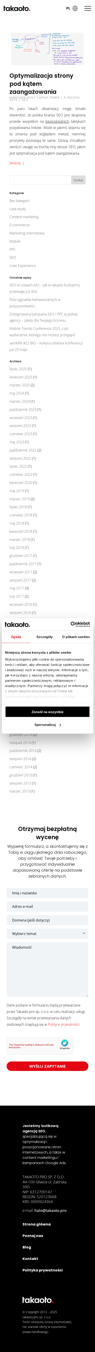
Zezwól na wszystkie (47, 712)
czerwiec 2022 (21, 474)
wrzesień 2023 (21, 417)
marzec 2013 (20, 791)
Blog (27, 1247)
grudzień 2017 (21, 555)
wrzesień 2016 (21, 604)
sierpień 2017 (20, 580)
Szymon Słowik (48, 97)
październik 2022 (23, 450)
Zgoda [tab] (16, 636)
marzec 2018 (20, 539)
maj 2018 (17, 523)
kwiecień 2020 (21, 482)
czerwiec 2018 (21, 515)
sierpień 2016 (20, 612)
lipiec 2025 (18, 368)
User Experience (23, 265)
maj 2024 (17, 393)
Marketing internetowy (27, 233)
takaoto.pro (30, 1317)
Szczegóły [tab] (44, 636)
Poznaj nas (33, 1235)
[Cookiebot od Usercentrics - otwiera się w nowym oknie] (70, 624)
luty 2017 (17, 596)
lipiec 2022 (18, 466)
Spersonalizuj (45, 725)
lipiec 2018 (18, 506)
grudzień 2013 (21, 775)
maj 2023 (17, 442)
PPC (13, 249)
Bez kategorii (20, 200)
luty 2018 (17, 547)
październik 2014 (23, 750)
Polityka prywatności (43, 1270)
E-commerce (20, 225)
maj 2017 (17, 588)
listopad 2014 (20, 742)
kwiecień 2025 (21, 377)
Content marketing (24, 216)
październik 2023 (23, 409)
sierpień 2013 (20, 783)
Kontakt (30, 1258)
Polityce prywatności (64, 1024)
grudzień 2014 (21, 734)
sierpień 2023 (20, 425)
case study (18, 208)
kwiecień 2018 (21, 531)
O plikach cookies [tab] (76, 636)
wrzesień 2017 (21, 572)
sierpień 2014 (20, 758)
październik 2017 (23, 563)
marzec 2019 (20, 499)
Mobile (15, 241)
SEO (25, 100)
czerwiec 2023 (21, 433)
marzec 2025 (20, 385)
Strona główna (37, 1224)
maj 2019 (17, 490)
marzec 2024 (20, 401)
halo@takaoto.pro (50, 1210)
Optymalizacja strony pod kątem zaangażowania (41, 84)
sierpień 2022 (20, 458)
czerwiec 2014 (21, 767)
